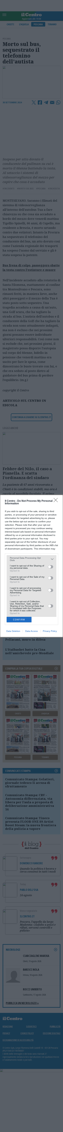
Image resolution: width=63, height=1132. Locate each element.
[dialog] (31, 566)
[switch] (50, 566)
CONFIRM (19, 619)
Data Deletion (13, 631)
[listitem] (31, 559)
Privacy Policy (50, 631)
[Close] (57, 501)
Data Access (31, 631)
